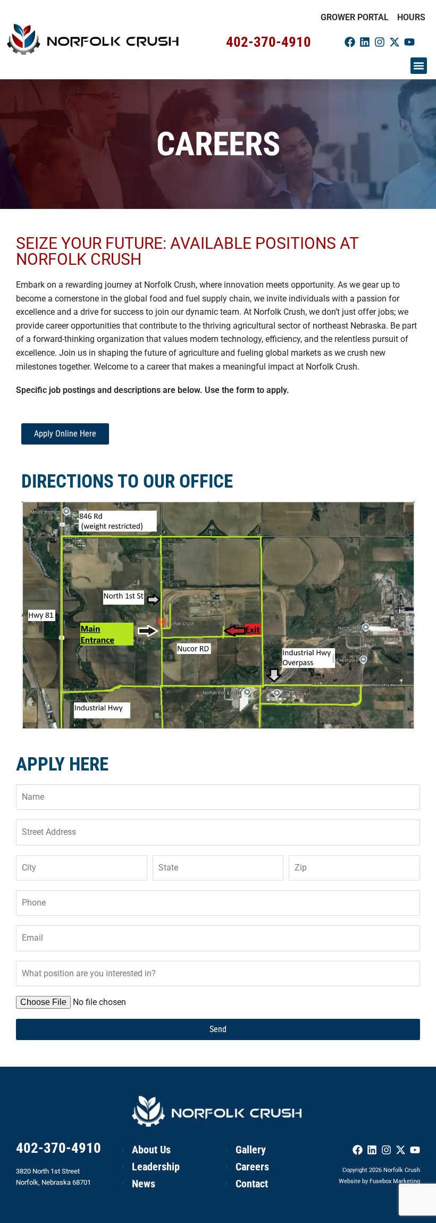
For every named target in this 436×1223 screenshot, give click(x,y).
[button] (418, 65)
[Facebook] (350, 42)
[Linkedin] (364, 42)
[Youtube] (409, 42)
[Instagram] (379, 42)
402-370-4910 (268, 42)
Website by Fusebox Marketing (379, 1181)
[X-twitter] (394, 42)
